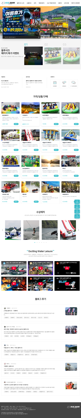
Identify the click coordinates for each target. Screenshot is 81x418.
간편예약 (55, 86)
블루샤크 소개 (20, 3)
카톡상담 (77, 212)
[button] (24, 56)
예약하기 (16, 149)
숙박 (35, 3)
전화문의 (64, 86)
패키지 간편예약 (75, 3)
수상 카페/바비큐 (51, 3)
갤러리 (60, 3)
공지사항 (66, 3)
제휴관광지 (41, 3)
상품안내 (29, 3)
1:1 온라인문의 (73, 86)
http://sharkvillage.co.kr (27, 120)
